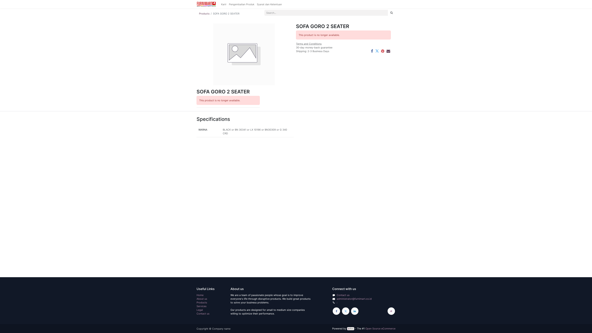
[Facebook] (372, 51)
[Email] (388, 51)
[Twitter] (377, 51)
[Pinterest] (382, 51)
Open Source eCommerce (380, 328)
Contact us (203, 313)
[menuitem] (224, 4)
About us (202, 298)
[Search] (391, 13)
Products (204, 13)
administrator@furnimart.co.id (354, 298)
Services (201, 306)
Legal (200, 309)
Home (200, 295)
